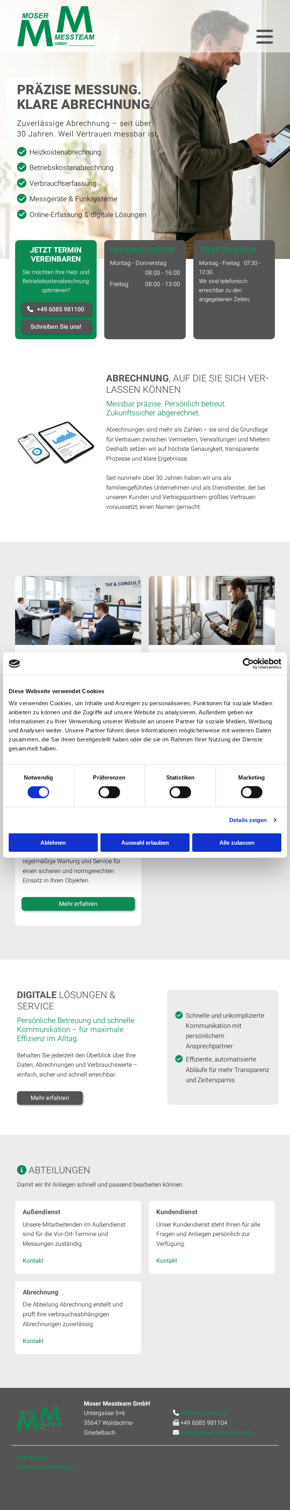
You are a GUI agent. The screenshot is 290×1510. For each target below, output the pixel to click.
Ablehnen (53, 842)
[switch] (109, 792)
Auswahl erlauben (145, 842)
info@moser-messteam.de (216, 1432)
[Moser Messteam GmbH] (56, 26)
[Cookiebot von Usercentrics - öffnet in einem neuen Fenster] (248, 663)
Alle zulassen (237, 842)
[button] (56, 309)
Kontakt (33, 1260)
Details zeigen (248, 820)
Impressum (32, 1457)
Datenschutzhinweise (46, 1467)
